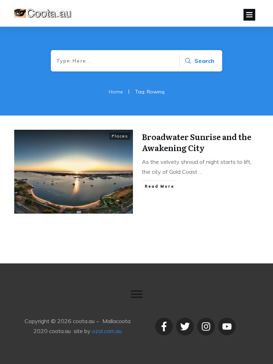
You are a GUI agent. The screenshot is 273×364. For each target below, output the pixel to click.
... (200, 171)
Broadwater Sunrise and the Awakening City (196, 142)
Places (120, 136)
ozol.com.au (107, 330)
